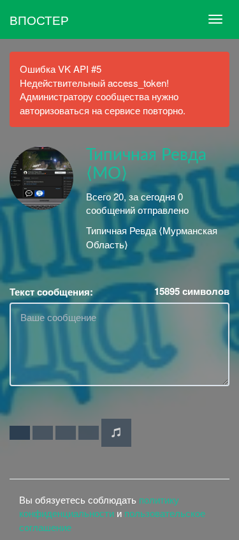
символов (191, 291)
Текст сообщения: (51, 292)
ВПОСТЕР (39, 19)
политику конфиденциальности (99, 506)
